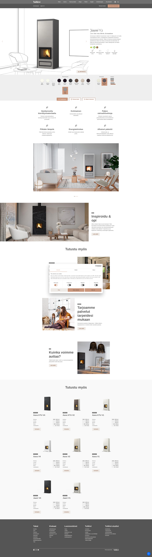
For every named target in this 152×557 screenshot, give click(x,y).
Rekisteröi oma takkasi (110, 533)
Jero (34, 530)
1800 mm (112, 79)
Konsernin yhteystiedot (90, 537)
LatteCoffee (82, 84)
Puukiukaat (52, 530)
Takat (59, 1)
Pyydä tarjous (113, 6)
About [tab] (94, 269)
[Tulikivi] (38, 2)
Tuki (34, 541)
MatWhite (42, 84)
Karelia (35, 529)
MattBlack (59, 84)
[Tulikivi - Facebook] (34, 550)
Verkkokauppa (99, 1)
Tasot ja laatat (72, 1)
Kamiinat (35, 537)
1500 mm (112, 78)
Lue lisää (95, 234)
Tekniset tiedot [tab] (76, 99)
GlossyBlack (64, 84)
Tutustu (37, 429)
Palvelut (51, 535)
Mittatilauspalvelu (37, 540)
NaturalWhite (98, 84)
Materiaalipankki (89, 538)
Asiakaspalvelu (68, 537)
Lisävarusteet (52, 532)
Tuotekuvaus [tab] (63, 99)
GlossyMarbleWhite (53, 84)
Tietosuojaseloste (108, 549)
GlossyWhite (47, 84)
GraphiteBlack (104, 84)
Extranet (107, 535)
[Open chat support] (149, 554)
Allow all (93, 290)
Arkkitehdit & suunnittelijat (91, 533)
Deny (59, 290)
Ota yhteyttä (109, 1)
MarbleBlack (70, 84)
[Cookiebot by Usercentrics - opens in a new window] (96, 266)
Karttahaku (107, 529)
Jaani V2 (42, 6)
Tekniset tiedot (102, 6)
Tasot (65, 529)
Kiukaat (52, 526)
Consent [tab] (58, 269)
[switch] (69, 285)
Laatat (65, 530)
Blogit (80, 1)
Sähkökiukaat (52, 529)
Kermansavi (36, 6)
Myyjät (91, 1)
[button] (118, 2)
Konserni (87, 535)
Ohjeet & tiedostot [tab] (90, 99)
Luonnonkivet (70, 526)
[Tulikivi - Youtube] (38, 550)
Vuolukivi (87, 529)
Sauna (64, 1)
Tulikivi (85, 1)
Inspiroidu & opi (53, 533)
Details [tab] (76, 269)
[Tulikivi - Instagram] (36, 550)
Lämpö (86, 532)
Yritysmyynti (108, 530)
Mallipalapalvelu (68, 535)
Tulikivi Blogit (88, 540)
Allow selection (76, 290)
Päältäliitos (113, 84)
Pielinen (35, 532)
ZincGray (65, 93)
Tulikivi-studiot (112, 526)
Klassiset (35, 535)
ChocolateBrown (77, 84)
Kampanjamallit (37, 538)
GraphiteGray (88, 84)
